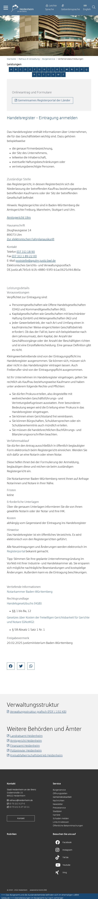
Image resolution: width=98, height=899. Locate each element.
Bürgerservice (48, 59)
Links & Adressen (61, 822)
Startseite (11, 59)
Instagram (67, 850)
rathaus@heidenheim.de (21, 800)
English (87, 9)
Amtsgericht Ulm (19, 217)
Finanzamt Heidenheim (25, 745)
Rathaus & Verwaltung (29, 59)
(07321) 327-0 (17, 804)
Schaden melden (61, 818)
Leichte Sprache (51, 8)
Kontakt (20, 818)
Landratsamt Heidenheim (26, 736)
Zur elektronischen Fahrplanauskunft (30, 239)
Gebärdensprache (70, 9)
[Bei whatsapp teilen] (31, 666)
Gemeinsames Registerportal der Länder (44, 100)
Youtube (66, 865)
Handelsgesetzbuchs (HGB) (24, 603)
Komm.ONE (43, 890)
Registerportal (16, 551)
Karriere (56, 815)
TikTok (66, 857)
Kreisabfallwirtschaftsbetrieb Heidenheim (36, 755)
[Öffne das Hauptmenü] (6, 7)
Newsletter (58, 804)
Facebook (67, 842)
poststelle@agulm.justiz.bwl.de (36, 260)
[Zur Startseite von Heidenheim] (22, 7)
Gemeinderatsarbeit (62, 797)
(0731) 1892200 (24, 256)
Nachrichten (58, 801)
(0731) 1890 (26, 252)
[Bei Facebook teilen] (11, 666)
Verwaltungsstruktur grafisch (38, 711)
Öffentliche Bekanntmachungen (68, 826)
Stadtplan (57, 811)
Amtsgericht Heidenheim (26, 740)
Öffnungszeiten (60, 793)
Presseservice (59, 808)
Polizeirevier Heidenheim (26, 750)
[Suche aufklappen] (93, 7)
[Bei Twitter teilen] (21, 666)
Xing (65, 873)
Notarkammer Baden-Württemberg (29, 591)
